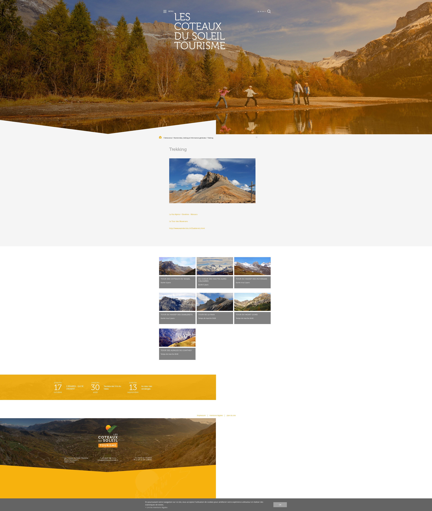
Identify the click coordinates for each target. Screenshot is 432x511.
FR (258, 11)
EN (263, 11)
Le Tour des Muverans (178, 221)
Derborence (168, 138)
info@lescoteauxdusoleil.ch (108, 460)
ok (280, 504)
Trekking (210, 138)
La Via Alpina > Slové (177, 214)
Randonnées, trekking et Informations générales (190, 138)
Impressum (201, 416)
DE (260, 11)
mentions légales (216, 416)
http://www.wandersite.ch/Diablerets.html (187, 228)
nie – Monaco (192, 214)
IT (265, 11)
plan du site (231, 416)
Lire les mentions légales (157, 507)
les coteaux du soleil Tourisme (199, 31)
